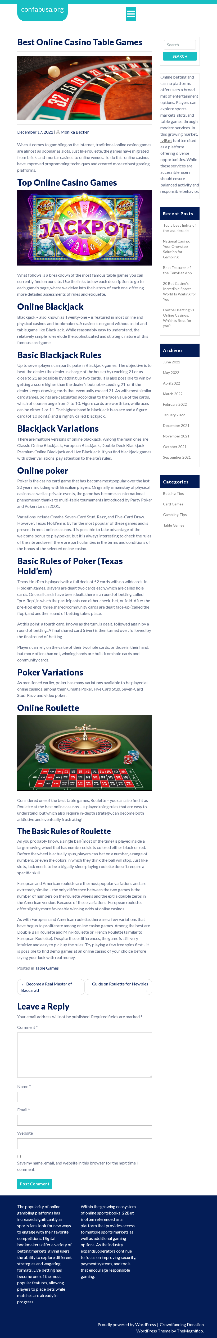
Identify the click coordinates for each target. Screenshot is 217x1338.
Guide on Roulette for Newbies (120, 983)
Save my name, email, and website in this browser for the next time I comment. (77, 1166)
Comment (27, 1027)
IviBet (166, 140)
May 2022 (171, 372)
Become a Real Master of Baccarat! (46, 987)
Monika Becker (75, 131)
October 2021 (175, 446)
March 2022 (173, 393)
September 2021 (177, 457)
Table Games (47, 967)
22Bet (128, 1212)
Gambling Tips (175, 514)
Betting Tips (173, 493)
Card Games (173, 504)
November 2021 (176, 436)
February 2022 (175, 404)
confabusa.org (42, 9)
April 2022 (171, 383)
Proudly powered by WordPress (127, 1324)
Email (23, 1109)
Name (24, 1086)
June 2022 (171, 362)
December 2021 (176, 425)
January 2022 (174, 415)
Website (25, 1132)
